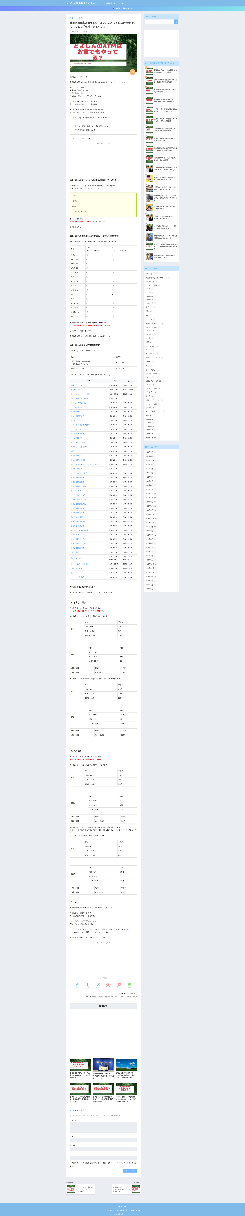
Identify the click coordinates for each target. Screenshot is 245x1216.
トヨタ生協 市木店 (77, 508)
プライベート (132, 993)
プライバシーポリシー (132, 1210)
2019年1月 (151, 560)
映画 (148, 415)
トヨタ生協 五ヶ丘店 (78, 521)
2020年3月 (151, 502)
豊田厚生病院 (75, 552)
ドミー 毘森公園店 (77, 434)
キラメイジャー (153, 370)
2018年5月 (150, 589)
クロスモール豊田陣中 (79, 447)
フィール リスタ (77, 429)
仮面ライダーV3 (152, 438)
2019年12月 (151, 514)
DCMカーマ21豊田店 (78, 403)
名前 (72, 1136)
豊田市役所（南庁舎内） (80, 398)
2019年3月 (150, 552)
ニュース (150, 319)
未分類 (149, 396)
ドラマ (149, 289)
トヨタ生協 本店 (77, 456)
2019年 (150, 423)
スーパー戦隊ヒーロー (155, 411)
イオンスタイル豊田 (78, 442)
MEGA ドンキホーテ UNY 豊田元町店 (84, 464)
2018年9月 (151, 576)
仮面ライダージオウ (154, 323)
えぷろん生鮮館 (76, 558)
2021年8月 (150, 485)
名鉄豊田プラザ (76, 385)
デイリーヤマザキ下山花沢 (80, 530)
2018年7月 (150, 585)
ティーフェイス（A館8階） (81, 394)
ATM (135, 997)
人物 (148, 311)
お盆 (94, 997)
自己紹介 (150, 274)
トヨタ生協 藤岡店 (77, 548)
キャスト (151, 334)
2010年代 (151, 303)
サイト (72, 1154)
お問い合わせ (119, 1210)
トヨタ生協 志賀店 (77, 513)
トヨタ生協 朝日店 (77, 416)
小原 (72, 573)
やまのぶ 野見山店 (77, 526)
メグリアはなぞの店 (78, 495)
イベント (150, 307)
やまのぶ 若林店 (77, 491)
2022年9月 (150, 464)
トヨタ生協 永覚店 (77, 477)
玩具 (148, 366)
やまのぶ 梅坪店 (77, 407)
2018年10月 (151, 572)
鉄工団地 (74, 420)
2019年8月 (150, 531)
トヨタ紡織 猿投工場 (78, 543)
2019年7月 (151, 535)
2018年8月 (150, 581)
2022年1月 (150, 477)
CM (148, 315)
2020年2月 (151, 506)
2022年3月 (150, 469)
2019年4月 (150, 547)
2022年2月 (150, 473)
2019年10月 (151, 523)
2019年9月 (151, 527)
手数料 (108, 997)
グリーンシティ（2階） (79, 499)
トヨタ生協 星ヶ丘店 (78, 486)
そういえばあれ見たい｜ (95, 3)
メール (73, 1145)
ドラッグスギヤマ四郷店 (80, 564)
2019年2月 (150, 556)
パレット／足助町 (77, 577)
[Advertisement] (103, 159)
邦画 (148, 342)
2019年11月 (151, 518)
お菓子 (149, 433)
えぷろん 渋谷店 (77, 517)
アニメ (150, 292)
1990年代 (151, 296)
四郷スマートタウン (78, 568)
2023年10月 (151, 460)
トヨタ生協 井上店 (77, 539)
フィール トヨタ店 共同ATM (81, 425)
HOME (124, 1206)
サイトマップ (109, 1210)
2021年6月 (151, 494)
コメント (74, 1120)
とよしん (116, 997)
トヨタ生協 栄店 (77, 412)
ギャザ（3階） (76, 390)
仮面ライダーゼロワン (155, 381)
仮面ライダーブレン (154, 357)
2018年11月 (151, 568)
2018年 (150, 426)
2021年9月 (150, 481)
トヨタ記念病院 (76, 469)
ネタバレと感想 (153, 285)
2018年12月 (151, 564)
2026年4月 (150, 456)
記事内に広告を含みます (123, 8)
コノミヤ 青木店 (77, 535)
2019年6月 (150, 539)
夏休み (101, 997)
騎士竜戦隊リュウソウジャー (157, 278)
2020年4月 (151, 498)
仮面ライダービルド (154, 400)
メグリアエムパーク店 (79, 473)
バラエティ (151, 392)
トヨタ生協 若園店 (77, 482)
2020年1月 (151, 510)
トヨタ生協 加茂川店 (78, 504)
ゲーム (149, 338)
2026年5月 (150, 452)
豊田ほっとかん (76, 451)
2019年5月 (150, 543)
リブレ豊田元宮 (76, 438)
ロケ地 (150, 281)
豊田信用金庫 (126, 997)
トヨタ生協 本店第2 (78, 460)
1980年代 (151, 299)
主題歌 (149, 362)
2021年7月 (150, 489)
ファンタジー (152, 346)
